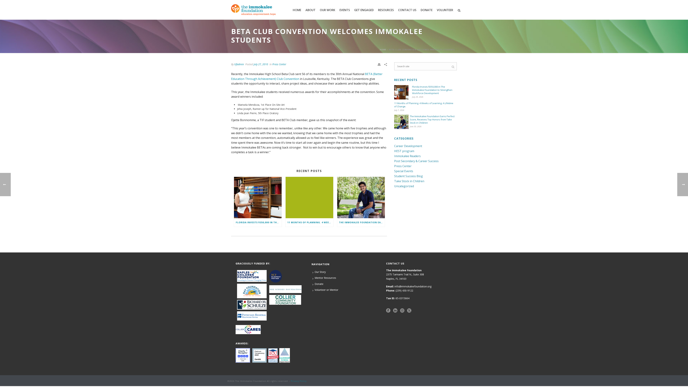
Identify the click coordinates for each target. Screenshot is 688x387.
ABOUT (310, 10)
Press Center (279, 64)
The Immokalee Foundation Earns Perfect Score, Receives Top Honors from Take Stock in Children (362, 222)
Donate (319, 284)
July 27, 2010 (261, 64)
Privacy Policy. (299, 381)
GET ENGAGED (364, 10)
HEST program (404, 151)
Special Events (403, 171)
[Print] (379, 64)
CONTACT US (407, 10)
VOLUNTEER (445, 10)
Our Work (327, 10)
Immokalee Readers (407, 156)
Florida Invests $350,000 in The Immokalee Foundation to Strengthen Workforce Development (259, 222)
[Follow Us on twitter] (409, 310)
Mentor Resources (325, 278)
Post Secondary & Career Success (416, 161)
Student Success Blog (408, 176)
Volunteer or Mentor (326, 290)
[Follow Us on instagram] (402, 310)
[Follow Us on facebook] (388, 310)
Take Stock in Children (409, 181)
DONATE (427, 10)
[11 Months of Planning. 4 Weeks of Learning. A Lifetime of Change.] (309, 197)
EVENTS (345, 10)
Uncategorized (404, 186)
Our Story (320, 272)
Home (297, 10)
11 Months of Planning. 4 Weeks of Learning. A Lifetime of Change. (310, 222)
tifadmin (239, 64)
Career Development (408, 146)
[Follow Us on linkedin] (395, 310)
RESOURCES (386, 10)
